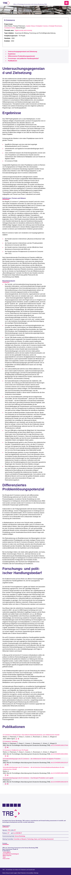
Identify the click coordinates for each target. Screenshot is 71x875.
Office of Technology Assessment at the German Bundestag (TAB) (30, 4)
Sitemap (36, 873)
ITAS (9, 830)
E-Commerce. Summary (10, 741)
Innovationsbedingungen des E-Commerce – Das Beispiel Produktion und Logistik (28, 778)
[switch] (59, 3)
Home (3, 873)
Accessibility (30, 873)
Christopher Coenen (41, 26)
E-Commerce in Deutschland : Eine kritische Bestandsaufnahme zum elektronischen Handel (31, 734)
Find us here (6, 858)
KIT (15, 830)
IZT (8, 833)
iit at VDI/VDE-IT (17, 833)
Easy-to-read (9, 873)
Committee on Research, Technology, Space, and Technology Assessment (34, 839)
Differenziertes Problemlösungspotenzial (21, 56)
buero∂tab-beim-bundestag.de (11, 854)
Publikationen (12, 60)
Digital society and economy (23, 30)
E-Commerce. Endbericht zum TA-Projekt (15, 750)
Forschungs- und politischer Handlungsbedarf (23, 58)
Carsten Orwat (30, 26)
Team (4, 857)
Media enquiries (7, 855)
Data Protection (22, 873)
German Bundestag (20, 836)
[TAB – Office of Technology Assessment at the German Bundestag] (6, 3)
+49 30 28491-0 (7, 852)
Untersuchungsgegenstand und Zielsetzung (22, 51)
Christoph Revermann (55, 26)
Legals (15, 873)
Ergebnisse (11, 54)
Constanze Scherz (10, 28)
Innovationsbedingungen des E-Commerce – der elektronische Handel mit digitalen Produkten (32, 758)
